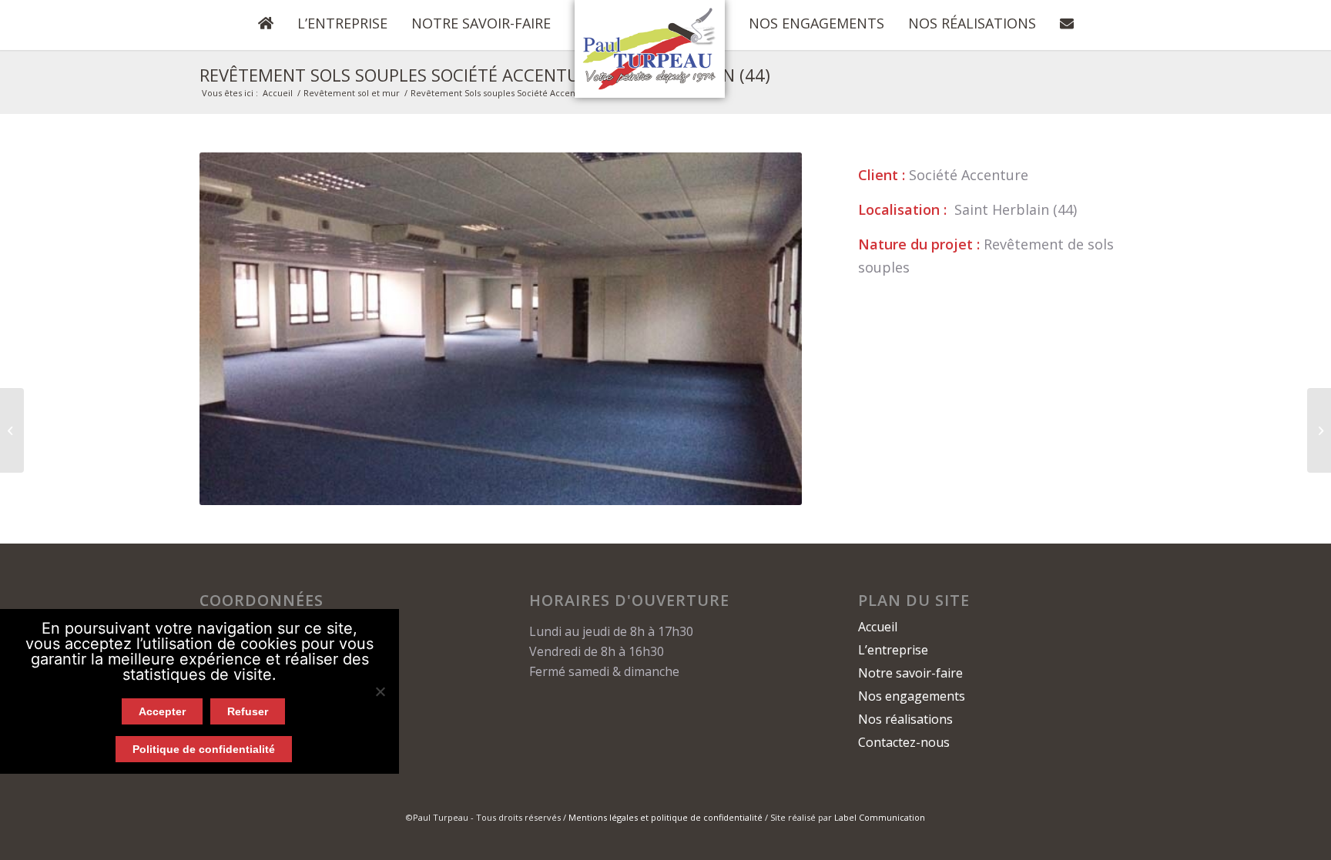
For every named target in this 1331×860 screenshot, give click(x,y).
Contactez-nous (904, 742)
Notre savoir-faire (910, 672)
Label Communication (879, 817)
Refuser (247, 711)
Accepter (162, 711)
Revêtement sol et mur (351, 93)
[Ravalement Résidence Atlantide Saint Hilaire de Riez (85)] (12, 430)
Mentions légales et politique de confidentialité (665, 817)
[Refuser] (379, 691)
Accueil (278, 93)
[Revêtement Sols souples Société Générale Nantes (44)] (1319, 430)
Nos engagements (911, 696)
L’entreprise (893, 649)
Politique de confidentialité (203, 749)
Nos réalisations (905, 719)
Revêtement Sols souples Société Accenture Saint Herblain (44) (484, 74)
